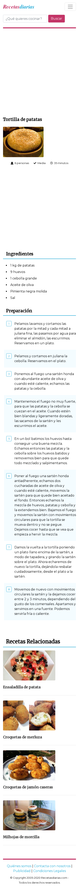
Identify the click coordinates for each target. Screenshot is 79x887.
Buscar (56, 18)
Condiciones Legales (49, 871)
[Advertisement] (39, 71)
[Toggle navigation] (70, 7)
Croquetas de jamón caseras (28, 787)
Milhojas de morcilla (21, 837)
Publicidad (22, 871)
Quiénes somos (19, 866)
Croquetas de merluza (22, 737)
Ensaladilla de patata (22, 687)
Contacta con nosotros (52, 866)
